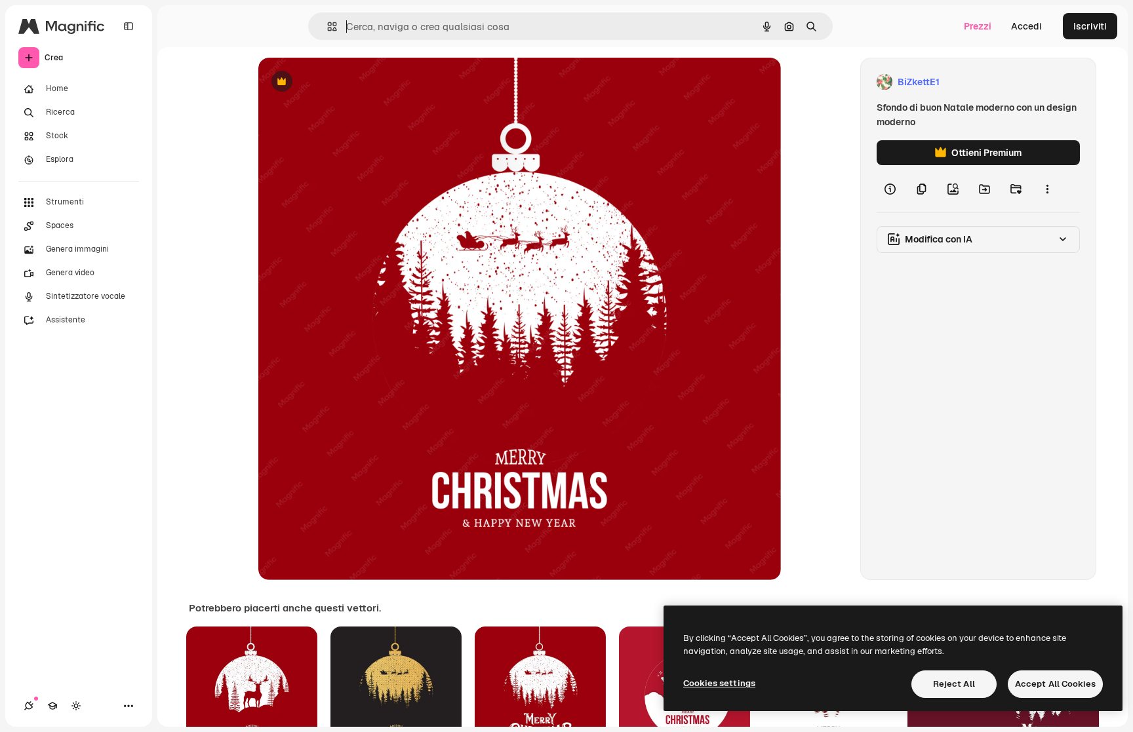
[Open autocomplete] (327, 26)
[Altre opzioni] (1047, 189)
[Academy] (52, 705)
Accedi (1026, 26)
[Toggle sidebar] (128, 26)
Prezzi (977, 26)
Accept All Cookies (1055, 683)
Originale (345, 82)
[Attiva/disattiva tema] (76, 705)
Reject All (954, 683)
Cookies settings (719, 683)
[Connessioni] (28, 705)
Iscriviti (1090, 26)
